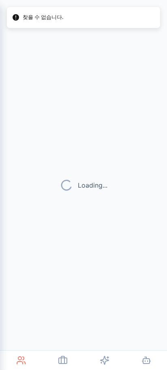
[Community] (21, 360)
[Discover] (104, 360)
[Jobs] (63, 360)
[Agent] (146, 360)
